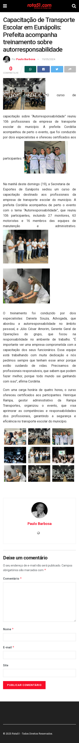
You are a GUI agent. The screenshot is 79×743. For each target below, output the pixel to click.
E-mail (8, 647)
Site (5, 665)
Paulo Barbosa (25, 59)
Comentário (12, 578)
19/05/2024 (48, 59)
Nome (8, 629)
